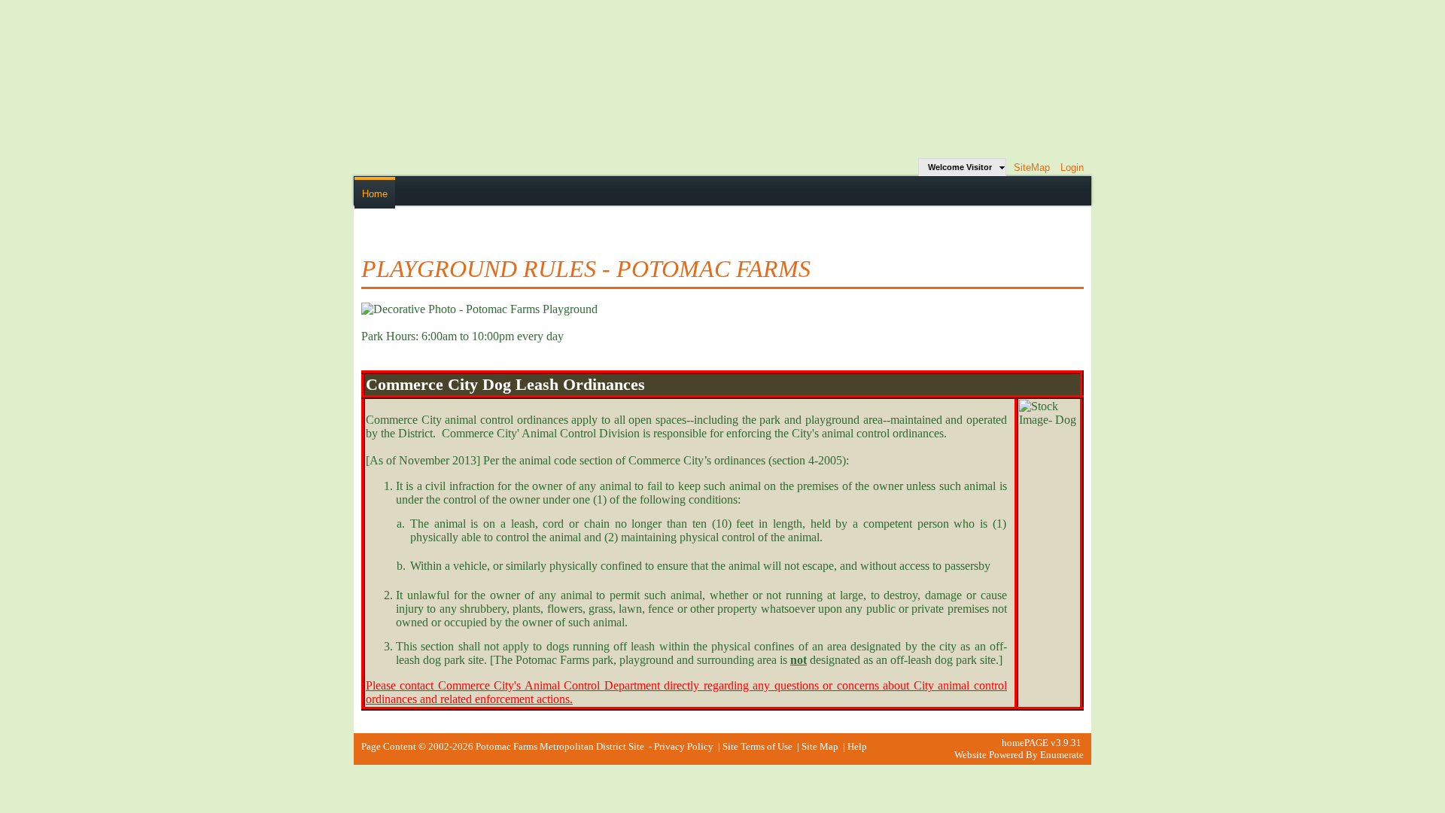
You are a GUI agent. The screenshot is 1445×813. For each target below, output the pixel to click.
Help (857, 746)
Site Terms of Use (757, 746)
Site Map (820, 746)
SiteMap (1032, 167)
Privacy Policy (683, 746)
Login (1072, 167)
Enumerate (1062, 754)
